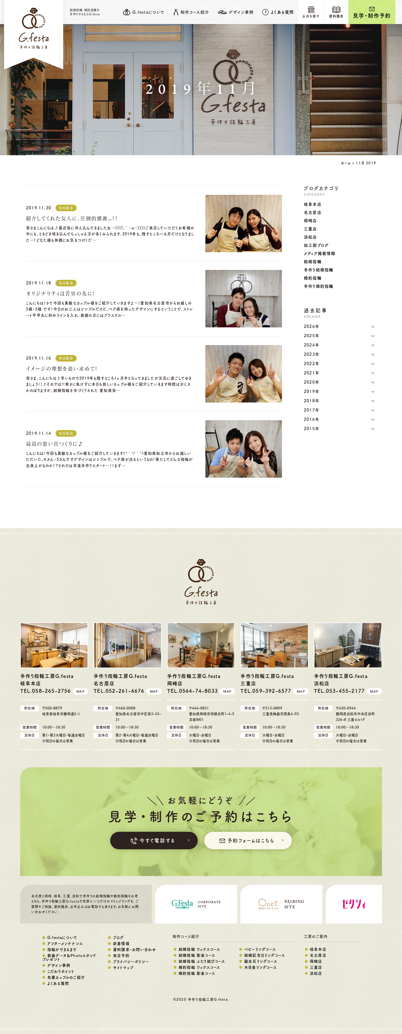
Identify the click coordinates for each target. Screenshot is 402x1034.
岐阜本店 (313, 204)
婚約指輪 (313, 278)
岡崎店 (310, 221)
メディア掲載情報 (320, 253)
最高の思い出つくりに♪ (54, 444)
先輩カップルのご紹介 (66, 977)
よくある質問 (282, 12)
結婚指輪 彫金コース (197, 955)
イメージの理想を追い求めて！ (62, 369)
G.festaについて (62, 937)
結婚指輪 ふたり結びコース (202, 961)
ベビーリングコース (260, 949)
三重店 (310, 229)
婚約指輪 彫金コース (197, 973)
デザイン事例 (58, 965)
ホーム (346, 163)
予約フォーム (250, 840)
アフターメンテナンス (65, 943)
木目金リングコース (260, 967)
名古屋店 (66, 207)
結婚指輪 (313, 262)
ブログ (118, 937)
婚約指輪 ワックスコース (199, 967)
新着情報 (121, 943)
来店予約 (121, 955)
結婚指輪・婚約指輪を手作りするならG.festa (85, 12)
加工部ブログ (316, 245)
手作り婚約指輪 (318, 286)
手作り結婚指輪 (318, 270)
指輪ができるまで (62, 949)
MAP (80, 691)
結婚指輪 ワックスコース (199, 949)
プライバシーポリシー (131, 962)
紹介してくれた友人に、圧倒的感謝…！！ (72, 219)
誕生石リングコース (260, 961)
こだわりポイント (61, 971)
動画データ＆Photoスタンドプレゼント (69, 957)
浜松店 (310, 237)
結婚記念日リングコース (264, 955)
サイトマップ (123, 968)
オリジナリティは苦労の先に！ (60, 294)
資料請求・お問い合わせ (134, 949)
